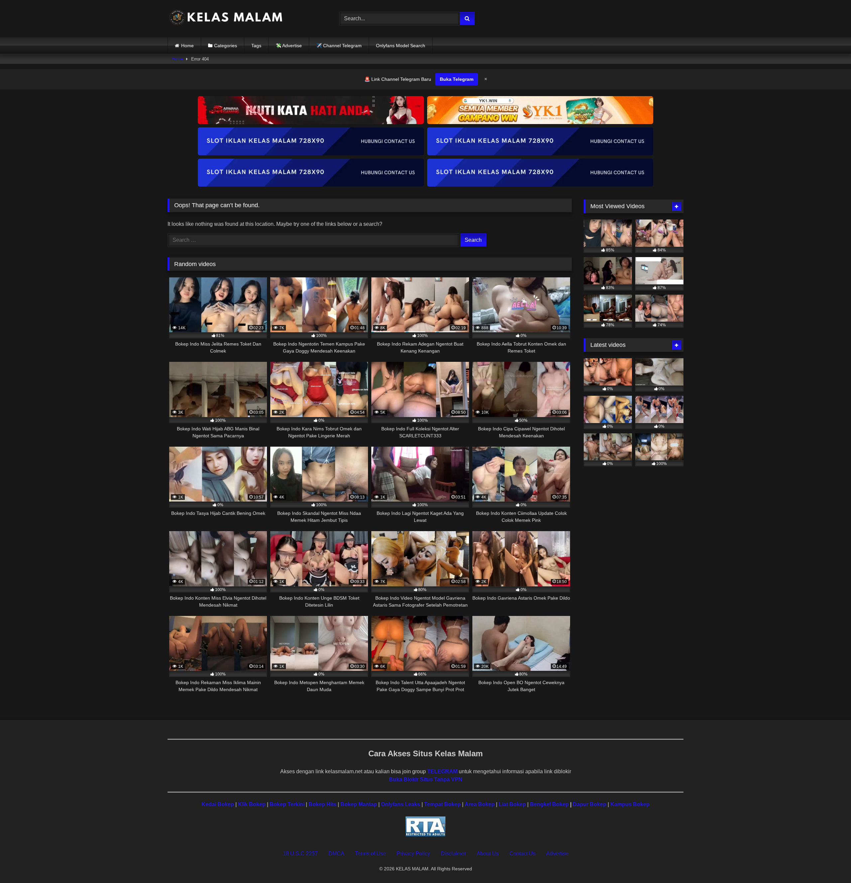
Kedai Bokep (217, 804)
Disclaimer (453, 853)
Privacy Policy (413, 853)
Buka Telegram (456, 79)
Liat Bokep (512, 804)
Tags (256, 45)
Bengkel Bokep (549, 804)
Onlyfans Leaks (400, 804)
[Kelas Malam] (226, 19)
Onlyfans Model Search (400, 45)
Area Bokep (480, 804)
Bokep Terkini (287, 804)
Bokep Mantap (358, 804)
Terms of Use (370, 853)
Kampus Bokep (630, 804)
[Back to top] (830, 863)
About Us (488, 853)
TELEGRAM (442, 771)
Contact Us (522, 853)
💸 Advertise (289, 45)
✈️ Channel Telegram (339, 45)
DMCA (336, 853)
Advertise (557, 853)
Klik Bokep (252, 804)
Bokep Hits (322, 804)
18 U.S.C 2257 (300, 853)
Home (187, 45)
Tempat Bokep (442, 804)
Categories (225, 45)
